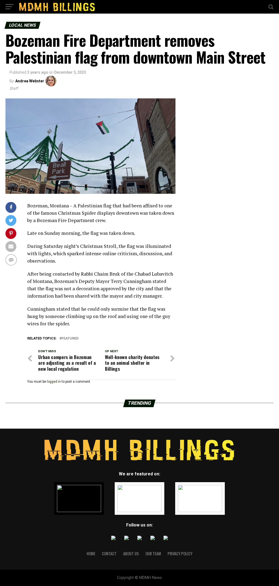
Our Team (153, 553)
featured (70, 338)
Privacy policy (180, 553)
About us (131, 553)
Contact (109, 553)
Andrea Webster (29, 81)
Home (91, 553)
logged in (54, 382)
